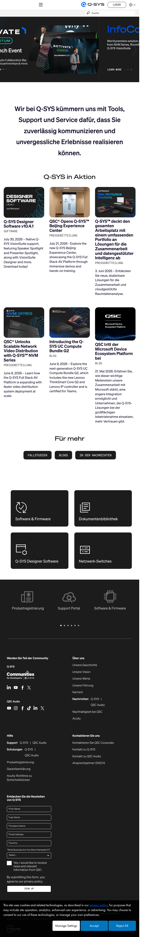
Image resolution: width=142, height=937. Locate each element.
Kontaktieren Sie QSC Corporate (93, 743)
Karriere (77, 692)
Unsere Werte (81, 679)
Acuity (76, 718)
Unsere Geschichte (84, 665)
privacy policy (33, 881)
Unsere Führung (82, 685)
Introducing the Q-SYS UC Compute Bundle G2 (66, 346)
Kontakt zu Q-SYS (83, 749)
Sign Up (29, 888)
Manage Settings (66, 926)
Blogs (63, 455)
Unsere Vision (81, 672)
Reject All (122, 926)
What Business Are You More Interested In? (28, 850)
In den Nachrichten (95, 455)
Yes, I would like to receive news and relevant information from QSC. (30, 866)
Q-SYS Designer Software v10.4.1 (19, 224)
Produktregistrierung (20, 762)
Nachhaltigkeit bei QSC (87, 712)
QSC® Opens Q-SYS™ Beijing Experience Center (69, 226)
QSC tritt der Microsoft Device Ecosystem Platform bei (114, 351)
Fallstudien (37, 455)
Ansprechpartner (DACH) (88, 763)
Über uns (78, 658)
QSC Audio (13, 703)
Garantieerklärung (19, 769)
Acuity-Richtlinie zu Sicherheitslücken (23, 778)
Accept (94, 926)
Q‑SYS (11, 666)
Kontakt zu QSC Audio (86, 756)
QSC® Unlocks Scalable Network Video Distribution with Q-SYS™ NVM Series (21, 351)
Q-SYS (24, 743)
